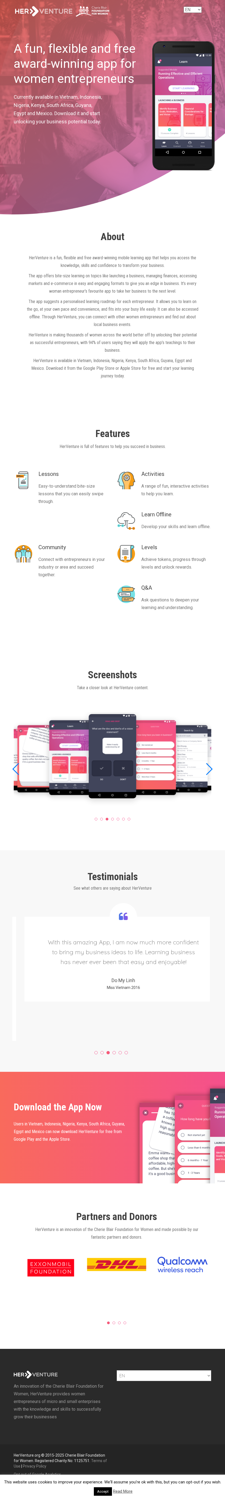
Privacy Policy (34, 1466)
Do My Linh (111, 980)
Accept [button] (103, 1491)
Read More (123, 1491)
